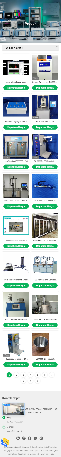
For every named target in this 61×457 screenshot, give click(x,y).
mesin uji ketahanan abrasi (16, 82)
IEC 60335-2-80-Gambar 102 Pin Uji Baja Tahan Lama (45, 201)
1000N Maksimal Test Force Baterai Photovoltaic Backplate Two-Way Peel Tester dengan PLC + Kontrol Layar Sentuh (16, 240)
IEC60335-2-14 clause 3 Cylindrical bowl (44, 359)
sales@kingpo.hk (14, 431)
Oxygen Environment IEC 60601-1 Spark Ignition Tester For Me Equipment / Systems (45, 82)
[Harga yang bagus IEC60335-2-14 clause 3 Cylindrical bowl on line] (40, 344)
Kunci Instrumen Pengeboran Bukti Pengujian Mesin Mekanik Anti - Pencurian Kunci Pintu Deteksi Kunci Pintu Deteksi (16, 319)
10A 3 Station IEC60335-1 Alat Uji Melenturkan (16, 161)
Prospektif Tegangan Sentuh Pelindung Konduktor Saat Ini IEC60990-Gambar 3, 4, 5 (16, 122)
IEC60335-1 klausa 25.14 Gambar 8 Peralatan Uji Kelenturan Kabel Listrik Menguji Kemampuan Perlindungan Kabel (16, 359)
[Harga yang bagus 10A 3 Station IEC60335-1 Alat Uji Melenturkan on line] (16, 146)
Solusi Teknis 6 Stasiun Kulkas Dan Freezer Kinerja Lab (45, 319)
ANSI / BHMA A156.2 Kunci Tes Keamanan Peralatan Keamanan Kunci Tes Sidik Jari (16, 201)
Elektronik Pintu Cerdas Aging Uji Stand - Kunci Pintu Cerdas (45, 240)
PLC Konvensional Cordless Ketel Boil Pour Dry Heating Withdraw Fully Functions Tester (45, 280)
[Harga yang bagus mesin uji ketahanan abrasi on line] (16, 67)
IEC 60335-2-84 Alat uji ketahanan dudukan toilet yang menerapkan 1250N (45, 122)
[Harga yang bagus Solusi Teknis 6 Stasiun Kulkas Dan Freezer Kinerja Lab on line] (45, 304)
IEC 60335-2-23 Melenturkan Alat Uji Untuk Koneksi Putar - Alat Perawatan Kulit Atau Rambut (44, 161)
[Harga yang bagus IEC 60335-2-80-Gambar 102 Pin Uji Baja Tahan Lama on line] (45, 186)
